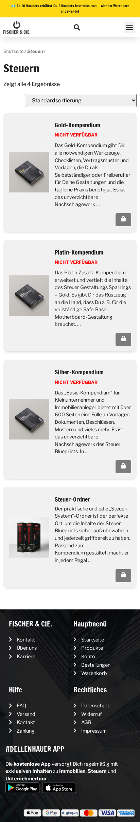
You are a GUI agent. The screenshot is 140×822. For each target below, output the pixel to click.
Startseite (13, 51)
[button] (77, 27)
